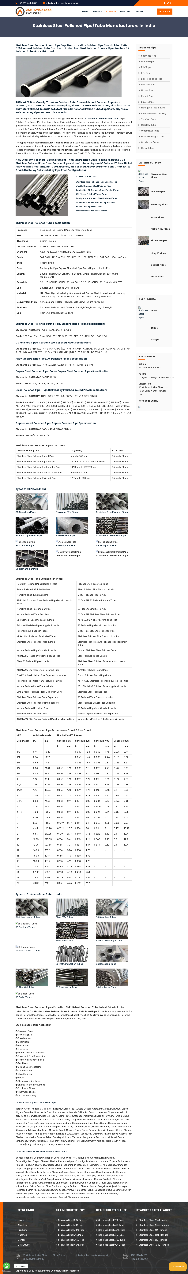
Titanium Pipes (159, 240)
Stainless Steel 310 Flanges (153, 1240)
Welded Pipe (147, 61)
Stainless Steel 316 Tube (111, 1235)
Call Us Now (178, 1266)
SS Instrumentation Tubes (69, 964)
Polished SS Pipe (25, 545)
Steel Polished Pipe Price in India (91, 211)
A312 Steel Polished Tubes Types (91, 194)
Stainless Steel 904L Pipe (71, 1245)
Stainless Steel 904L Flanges (154, 1245)
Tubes (154, 327)
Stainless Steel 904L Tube (111, 1245)
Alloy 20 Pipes (158, 253)
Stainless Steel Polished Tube (101, 118)
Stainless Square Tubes (28, 950)
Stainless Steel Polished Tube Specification (97, 182)
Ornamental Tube (150, 130)
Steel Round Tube (65, 940)
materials (125, 11)
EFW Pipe (145, 73)
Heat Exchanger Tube (152, 136)
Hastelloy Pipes (159, 204)
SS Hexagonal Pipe (106, 545)
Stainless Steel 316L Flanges (153, 1235)
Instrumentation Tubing (153, 113)
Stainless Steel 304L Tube (111, 1230)
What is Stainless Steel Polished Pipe (93, 186)
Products (22, 1230)
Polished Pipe (148, 84)
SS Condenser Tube (106, 987)
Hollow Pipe (147, 90)
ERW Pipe (146, 67)
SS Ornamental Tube (66, 987)
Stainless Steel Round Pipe (111, 535)
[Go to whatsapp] (6, 1265)
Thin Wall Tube (148, 119)
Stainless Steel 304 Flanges (153, 1220)
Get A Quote (24, 1245)
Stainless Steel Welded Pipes (112, 512)
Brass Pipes (157, 276)
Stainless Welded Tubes (28, 917)
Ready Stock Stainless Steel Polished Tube (96, 198)
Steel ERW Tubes (64, 917)
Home (85, 11)
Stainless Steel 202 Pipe (70, 1220)
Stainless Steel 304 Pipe (70, 1225)
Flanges (155, 339)
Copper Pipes (158, 264)
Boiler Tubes (147, 148)
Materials (22, 1235)
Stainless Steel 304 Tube (111, 1225)
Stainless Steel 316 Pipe (70, 1235)
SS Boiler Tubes (24, 997)
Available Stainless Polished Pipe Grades (95, 202)
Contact (138, 11)
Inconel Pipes (158, 191)
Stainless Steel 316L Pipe (71, 1240)
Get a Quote (164, 11)
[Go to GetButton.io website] (6, 1271)
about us (97, 11)
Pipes (154, 310)
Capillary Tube (148, 125)
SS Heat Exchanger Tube (109, 940)
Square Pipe (147, 102)
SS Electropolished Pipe (29, 535)
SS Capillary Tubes (25, 927)
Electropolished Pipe (151, 79)
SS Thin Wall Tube (25, 987)
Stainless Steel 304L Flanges (154, 1225)
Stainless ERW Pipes (67, 512)
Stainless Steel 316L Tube (111, 1240)
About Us (22, 1225)
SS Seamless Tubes (106, 917)
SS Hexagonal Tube (106, 964)
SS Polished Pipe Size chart (89, 207)
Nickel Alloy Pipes (160, 228)
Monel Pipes (157, 217)
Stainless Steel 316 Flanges (153, 1230)
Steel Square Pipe (66, 545)
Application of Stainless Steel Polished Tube (97, 190)
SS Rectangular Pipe (27, 569)
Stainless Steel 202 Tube (111, 1220)
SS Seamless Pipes (26, 512)
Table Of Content (87, 176)
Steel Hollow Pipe (65, 535)
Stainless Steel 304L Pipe (71, 1230)
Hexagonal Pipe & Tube (153, 107)
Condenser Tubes (150, 142)
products (111, 11)
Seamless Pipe (148, 56)
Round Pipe (147, 96)
